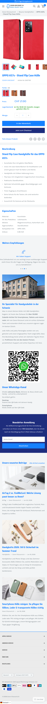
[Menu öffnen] (3, 6)
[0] (43, 6)
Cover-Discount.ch (9, 12)
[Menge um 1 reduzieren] (17, 115)
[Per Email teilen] (43, 139)
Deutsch (6, 675)
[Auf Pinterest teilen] (35, 139)
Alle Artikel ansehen (37, 463)
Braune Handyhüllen (26, 12)
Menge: (5, 115)
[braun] (22, 93)
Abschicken (23, 446)
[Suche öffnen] (34, 6)
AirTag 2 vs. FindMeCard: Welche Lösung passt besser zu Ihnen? (21, 495)
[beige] (14, 93)
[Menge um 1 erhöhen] (28, 115)
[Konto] (38, 6)
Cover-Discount (8, 80)
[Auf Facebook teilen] (30, 139)
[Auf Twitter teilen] (39, 139)
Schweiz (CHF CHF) (22, 675)
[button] (5, 702)
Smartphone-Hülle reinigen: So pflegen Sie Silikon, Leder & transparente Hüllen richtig (23, 606)
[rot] (5, 93)
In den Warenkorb (23, 123)
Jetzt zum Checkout (23, 130)
